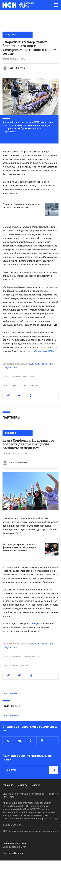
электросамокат (30, 385)
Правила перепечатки (15, 843)
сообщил (34, 623)
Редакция (8, 785)
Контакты (22, 785)
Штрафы (14, 385)
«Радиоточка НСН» (44, 351)
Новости (35, 363)
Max (16, 367)
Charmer (18, 853)
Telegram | (8, 367)
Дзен (44, 363)
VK (50, 363)
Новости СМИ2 (11, 693)
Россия (24, 665)
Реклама (35, 785)
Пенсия (14, 665)
